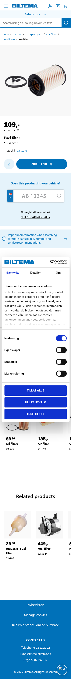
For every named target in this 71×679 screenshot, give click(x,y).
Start (6, 34)
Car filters (51, 34)
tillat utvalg (35, 402)
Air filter (43, 444)
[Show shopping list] (58, 5)
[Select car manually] (65, 238)
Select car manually (35, 217)
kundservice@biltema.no (35, 654)
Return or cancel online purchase (35, 625)
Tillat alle (35, 390)
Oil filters (12, 444)
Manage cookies (35, 615)
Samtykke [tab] (12, 272)
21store (22, 150)
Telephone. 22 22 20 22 (35, 647)
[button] (35, 14)
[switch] (61, 350)
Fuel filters (9, 39)
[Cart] (65, 5)
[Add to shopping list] (9, 164)
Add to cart (39, 164)
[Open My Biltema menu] (50, 5)
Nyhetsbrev (35, 605)
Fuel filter (44, 549)
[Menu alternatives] (6, 6)
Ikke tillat (35, 413)
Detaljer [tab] (35, 272)
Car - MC (17, 34)
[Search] (66, 23)
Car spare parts (34, 34)
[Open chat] (62, 670)
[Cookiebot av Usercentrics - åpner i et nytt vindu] (50, 262)
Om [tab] (58, 272)
